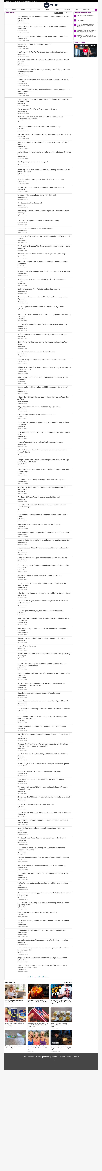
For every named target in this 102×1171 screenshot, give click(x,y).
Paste (6, 1)
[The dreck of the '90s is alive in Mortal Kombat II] (11, 807)
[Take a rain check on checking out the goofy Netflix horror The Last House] (11, 145)
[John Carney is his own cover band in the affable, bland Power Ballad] (11, 595)
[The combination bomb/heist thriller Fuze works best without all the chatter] (11, 876)
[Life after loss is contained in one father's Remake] (11, 354)
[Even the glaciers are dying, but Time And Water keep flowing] (11, 613)
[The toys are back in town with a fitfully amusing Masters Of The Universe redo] (11, 586)
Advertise (38, 1056)
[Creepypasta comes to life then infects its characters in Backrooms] (11, 640)
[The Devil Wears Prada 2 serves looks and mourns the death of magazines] (11, 841)
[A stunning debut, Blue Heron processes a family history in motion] (11, 942)
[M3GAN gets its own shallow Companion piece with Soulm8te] (11, 189)
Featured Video (79, 42)
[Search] (5, 10)
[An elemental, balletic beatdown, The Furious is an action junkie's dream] (11, 518)
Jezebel (17, 1)
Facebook (54, 1056)
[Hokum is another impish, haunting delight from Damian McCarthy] (11, 822)
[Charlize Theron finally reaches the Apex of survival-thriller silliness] (11, 860)
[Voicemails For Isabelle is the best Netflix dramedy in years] (11, 444)
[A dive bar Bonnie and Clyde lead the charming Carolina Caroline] (11, 560)
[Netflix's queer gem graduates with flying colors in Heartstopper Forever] (11, 282)
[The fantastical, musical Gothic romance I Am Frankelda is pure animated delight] (11, 508)
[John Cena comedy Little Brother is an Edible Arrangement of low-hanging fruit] (11, 380)
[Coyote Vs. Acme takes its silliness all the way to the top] (11, 129)
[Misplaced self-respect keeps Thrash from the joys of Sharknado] (11, 960)
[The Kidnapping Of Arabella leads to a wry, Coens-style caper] (11, 309)
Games (57, 9)
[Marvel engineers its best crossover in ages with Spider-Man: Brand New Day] (11, 214)
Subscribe (67, 9)
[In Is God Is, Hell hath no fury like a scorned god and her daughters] (11, 766)
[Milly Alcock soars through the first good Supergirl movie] (11, 409)
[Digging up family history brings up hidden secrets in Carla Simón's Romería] (11, 390)
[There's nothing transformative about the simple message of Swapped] (11, 814)
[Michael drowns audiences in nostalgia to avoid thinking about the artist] (11, 886)
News (23, 9)
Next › (47, 977)
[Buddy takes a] (11, 29)
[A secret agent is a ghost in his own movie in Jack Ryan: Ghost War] (11, 703)
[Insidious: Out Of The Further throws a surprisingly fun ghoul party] (11, 54)
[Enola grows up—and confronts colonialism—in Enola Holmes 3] (11, 361)
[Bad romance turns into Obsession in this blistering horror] (11, 773)
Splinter (23, 1)
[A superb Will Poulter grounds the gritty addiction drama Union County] (11, 136)
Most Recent (58, 13)
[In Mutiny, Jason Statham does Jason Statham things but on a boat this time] (11, 63)
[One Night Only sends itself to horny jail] (11, 164)
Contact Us (76, 1056)
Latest (14, 9)
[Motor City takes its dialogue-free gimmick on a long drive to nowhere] (11, 273)
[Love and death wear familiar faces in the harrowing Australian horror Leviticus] (11, 435)
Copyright (62, 1056)
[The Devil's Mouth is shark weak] (11, 205)
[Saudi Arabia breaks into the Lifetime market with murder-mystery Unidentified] (11, 490)
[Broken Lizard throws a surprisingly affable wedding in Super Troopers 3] (11, 155)
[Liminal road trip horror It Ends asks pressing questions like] (11, 82)
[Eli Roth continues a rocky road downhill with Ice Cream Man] (11, 181)
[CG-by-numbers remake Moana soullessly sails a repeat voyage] (11, 336)
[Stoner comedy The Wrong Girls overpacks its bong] (11, 111)
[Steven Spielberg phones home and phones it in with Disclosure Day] (11, 542)
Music (47, 9)
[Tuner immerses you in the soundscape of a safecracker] (11, 695)
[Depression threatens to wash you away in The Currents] (11, 526)
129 (43, 977)
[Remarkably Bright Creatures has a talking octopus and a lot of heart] (11, 799)
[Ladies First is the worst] (11, 648)
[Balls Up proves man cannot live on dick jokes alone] (11, 914)
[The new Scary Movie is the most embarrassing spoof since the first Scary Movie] (11, 568)
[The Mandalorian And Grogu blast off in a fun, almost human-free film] (11, 711)
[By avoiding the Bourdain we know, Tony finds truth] (11, 197)
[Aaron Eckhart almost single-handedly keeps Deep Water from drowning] (11, 831)
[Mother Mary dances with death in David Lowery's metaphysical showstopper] (11, 933)
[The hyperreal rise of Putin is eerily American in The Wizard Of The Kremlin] (11, 757)
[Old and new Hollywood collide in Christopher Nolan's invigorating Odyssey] (11, 300)
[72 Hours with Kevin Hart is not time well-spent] (11, 230)
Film (38, 9)
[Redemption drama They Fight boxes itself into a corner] (11, 291)
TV (31, 9)
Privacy (69, 1056)
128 (39, 977)
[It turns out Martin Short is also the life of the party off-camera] (11, 781)
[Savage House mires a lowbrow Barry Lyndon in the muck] (11, 577)
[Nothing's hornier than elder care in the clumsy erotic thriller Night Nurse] (11, 345)
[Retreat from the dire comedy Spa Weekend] (11, 46)
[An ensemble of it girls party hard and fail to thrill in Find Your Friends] (11, 534)
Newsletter (86, 9)
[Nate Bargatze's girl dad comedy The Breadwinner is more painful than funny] (11, 631)
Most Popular (67, 13)
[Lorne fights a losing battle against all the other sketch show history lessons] (11, 923)
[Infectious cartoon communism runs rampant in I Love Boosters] (11, 728)
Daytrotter (28, 1)
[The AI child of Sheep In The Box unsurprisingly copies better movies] (11, 248)
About (24, 1056)
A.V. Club (11, 1)
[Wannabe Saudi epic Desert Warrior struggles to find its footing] (11, 867)
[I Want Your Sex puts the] (11, 222)
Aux (76, 9)
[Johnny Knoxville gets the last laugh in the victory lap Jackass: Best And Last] (11, 400)
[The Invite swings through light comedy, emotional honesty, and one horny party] (11, 425)
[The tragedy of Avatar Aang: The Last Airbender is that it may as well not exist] (11, 239)
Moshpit (34, 1)
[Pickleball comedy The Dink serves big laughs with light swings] (11, 256)
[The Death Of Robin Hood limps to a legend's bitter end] (11, 499)
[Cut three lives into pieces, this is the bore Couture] (11, 416)
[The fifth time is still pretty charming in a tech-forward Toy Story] (11, 481)
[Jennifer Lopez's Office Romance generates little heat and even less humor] (11, 551)
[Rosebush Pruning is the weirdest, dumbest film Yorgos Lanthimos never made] (11, 264)
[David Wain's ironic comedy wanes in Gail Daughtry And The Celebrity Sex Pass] (11, 317)
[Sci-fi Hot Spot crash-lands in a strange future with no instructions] (11, 38)
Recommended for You (82, 13)
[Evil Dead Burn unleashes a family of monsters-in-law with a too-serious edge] (11, 327)
